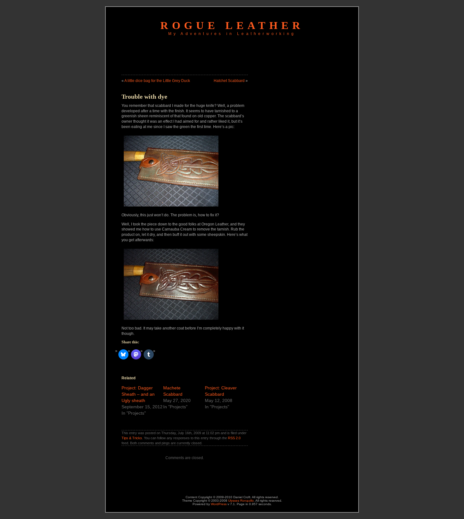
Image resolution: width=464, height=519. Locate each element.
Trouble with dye (144, 96)
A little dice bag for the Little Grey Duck (157, 81)
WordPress (219, 504)
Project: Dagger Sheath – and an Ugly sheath (138, 394)
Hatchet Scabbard (229, 81)
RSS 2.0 (234, 438)
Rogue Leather (232, 25)
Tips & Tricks (132, 438)
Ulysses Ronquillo (241, 500)
